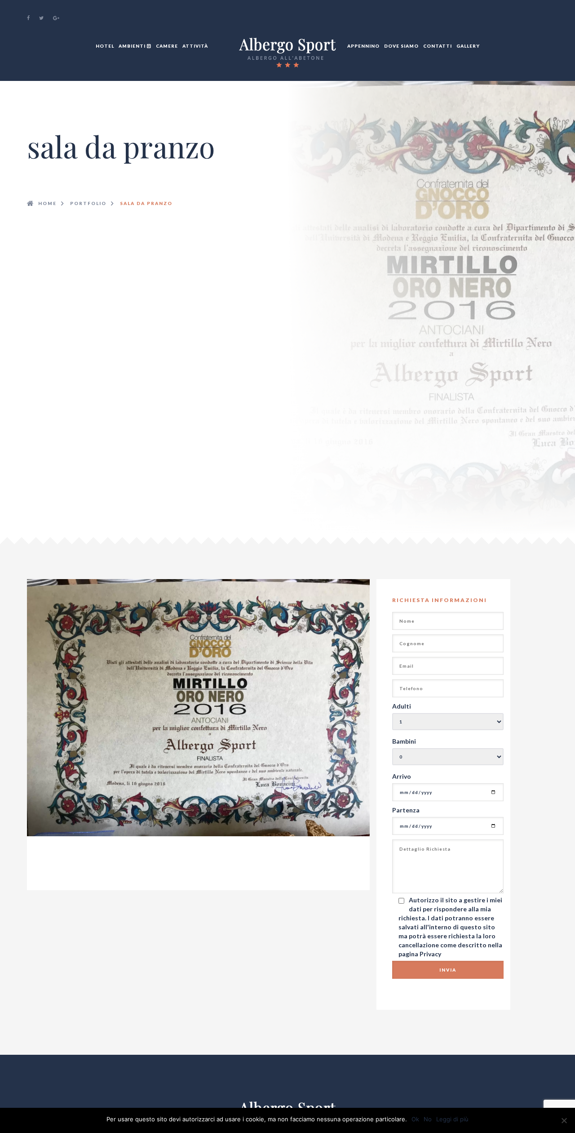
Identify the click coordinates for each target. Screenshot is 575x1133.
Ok (415, 1119)
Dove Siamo (401, 46)
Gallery (468, 46)
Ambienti (133, 46)
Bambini (404, 741)
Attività (195, 46)
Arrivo (401, 776)
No (428, 1119)
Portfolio (88, 203)
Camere (167, 46)
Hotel (105, 46)
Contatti (437, 46)
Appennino (363, 46)
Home (47, 203)
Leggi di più (452, 1119)
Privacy (430, 954)
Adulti (401, 706)
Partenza (406, 810)
